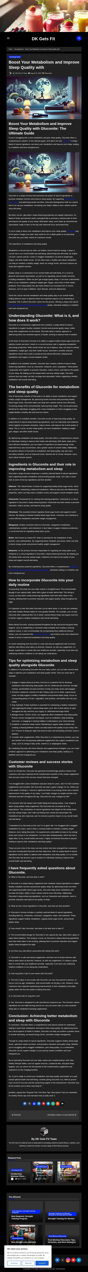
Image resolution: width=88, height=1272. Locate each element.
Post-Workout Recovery (57, 1236)
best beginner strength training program (23, 1211)
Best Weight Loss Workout (23, 1242)
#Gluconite (48, 73)
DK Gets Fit (43, 38)
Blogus (50, 1269)
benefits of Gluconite (41, 634)
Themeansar (60, 1269)
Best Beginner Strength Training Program (22, 1217)
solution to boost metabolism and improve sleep (28, 305)
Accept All (42, 1263)
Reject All (28, 1263)
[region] (28, 1256)
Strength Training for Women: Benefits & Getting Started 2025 (60, 1214)
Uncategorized (15, 57)
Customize (14, 1263)
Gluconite (66, 141)
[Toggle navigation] (8, 38)
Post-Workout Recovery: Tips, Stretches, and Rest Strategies (62, 1241)
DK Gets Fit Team (21, 73)
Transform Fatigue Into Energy (68, 1171)
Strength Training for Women (61, 1219)
